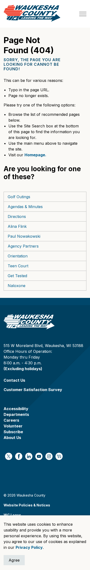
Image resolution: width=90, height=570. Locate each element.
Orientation (18, 256)
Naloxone (16, 285)
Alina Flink (17, 226)
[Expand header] (83, 14)
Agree (14, 560)
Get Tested (17, 275)
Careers (11, 420)
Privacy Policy (29, 547)
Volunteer (13, 426)
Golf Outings (19, 196)
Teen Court (18, 265)
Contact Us (14, 380)
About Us (12, 437)
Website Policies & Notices (27, 505)
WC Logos (12, 515)
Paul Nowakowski (24, 236)
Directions (17, 216)
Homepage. (35, 154)
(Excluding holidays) (23, 368)
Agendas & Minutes (25, 206)
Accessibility (16, 408)
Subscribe (13, 431)
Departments (16, 414)
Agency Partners (23, 246)
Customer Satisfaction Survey (33, 389)
